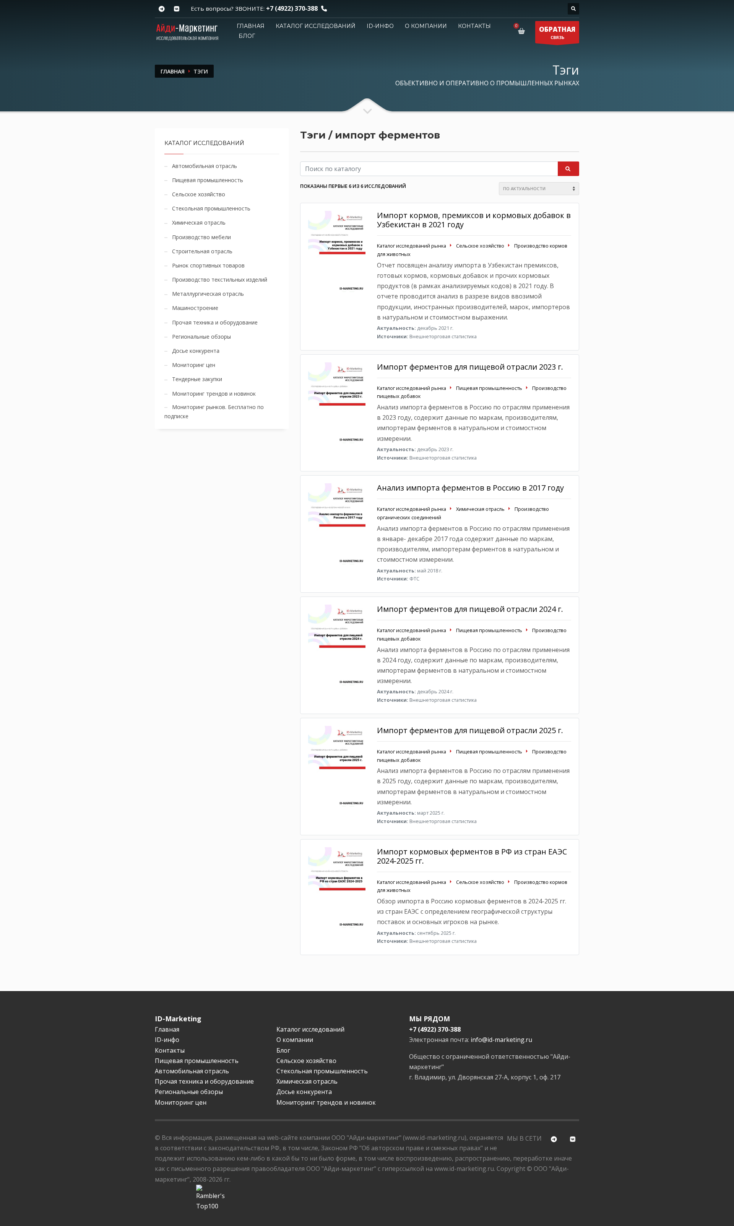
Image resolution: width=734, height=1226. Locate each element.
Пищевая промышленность (207, 180)
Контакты (474, 26)
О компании (426, 26)
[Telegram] (161, 9)
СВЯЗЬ (557, 32)
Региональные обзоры (201, 336)
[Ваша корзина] (523, 31)
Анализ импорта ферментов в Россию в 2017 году (470, 488)
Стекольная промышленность (211, 208)
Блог (247, 36)
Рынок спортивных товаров (208, 265)
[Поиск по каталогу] (573, 9)
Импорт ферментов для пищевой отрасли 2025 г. (470, 730)
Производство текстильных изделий (219, 279)
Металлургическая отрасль (208, 293)
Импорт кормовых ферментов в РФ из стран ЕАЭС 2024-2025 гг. (472, 856)
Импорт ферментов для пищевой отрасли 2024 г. (470, 609)
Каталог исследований (316, 26)
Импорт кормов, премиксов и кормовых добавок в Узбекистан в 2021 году (474, 220)
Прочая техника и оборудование (215, 322)
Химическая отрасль (199, 222)
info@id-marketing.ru (501, 1039)
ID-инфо (380, 26)
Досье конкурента (195, 350)
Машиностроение (195, 307)
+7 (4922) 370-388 (292, 8)
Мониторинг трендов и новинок (214, 393)
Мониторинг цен (193, 364)
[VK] (176, 9)
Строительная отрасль (202, 251)
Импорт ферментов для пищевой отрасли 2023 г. (470, 367)
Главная (251, 26)
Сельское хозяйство (198, 194)
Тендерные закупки (197, 379)
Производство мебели (201, 237)
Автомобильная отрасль (204, 166)
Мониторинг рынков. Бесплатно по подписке (214, 411)
